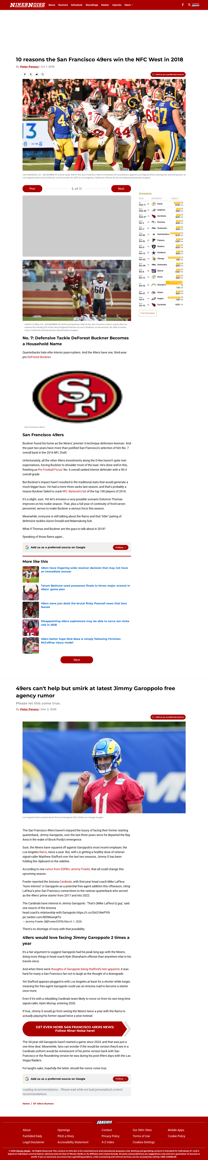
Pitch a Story (66, 1136)
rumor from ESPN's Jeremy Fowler (67, 869)
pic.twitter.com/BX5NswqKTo (42, 917)
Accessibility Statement (73, 1142)
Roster (105, 4)
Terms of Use (141, 1136)
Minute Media (23, 1151)
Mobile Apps (176, 1130)
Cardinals (66, 881)
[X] (189, 4)
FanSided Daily (32, 1136)
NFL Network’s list (74, 491)
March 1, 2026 (73, 921)
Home (26, 1103)
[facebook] (183, 4)
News (52, 4)
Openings (64, 1130)
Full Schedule (148, 313)
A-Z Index (108, 1142)
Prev (32, 188)
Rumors (63, 4)
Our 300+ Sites (142, 1130)
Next (121, 188)
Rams (43, 852)
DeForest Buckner (39, 357)
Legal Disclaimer (33, 1142)
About (27, 1130)
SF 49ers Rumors (43, 1103)
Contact (107, 1130)
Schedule (76, 4)
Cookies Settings (144, 1142)
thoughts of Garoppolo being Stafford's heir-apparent (85, 969)
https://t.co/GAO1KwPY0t (93, 912)
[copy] (42, 74)
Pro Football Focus (50, 469)
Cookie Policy (176, 1136)
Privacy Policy (111, 1136)
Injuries (116, 4)
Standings (92, 4)
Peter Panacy (29, 66)
